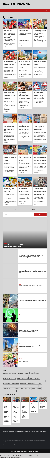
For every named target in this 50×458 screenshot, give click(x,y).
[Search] (46, 10)
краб (30, 388)
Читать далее (21, 45)
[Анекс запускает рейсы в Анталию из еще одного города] (40, 55)
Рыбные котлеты (6, 383)
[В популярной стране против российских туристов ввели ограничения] (10, 182)
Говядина (37, 373)
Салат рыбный (23, 383)
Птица (31, 378)
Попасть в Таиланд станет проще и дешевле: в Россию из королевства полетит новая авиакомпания (25, 33)
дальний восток (6, 388)
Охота (18, 378)
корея (26, 388)
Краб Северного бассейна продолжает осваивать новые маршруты (34, 407)
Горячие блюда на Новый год (9, 375)
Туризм (5, 27)
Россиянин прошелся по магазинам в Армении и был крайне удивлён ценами (40, 32)
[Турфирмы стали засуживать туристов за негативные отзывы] (25, 86)
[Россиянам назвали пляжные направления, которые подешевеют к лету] (25, 182)
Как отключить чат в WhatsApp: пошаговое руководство (31, 316)
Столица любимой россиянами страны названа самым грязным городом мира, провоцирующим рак (40, 191)
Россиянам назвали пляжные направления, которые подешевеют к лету (24, 190)
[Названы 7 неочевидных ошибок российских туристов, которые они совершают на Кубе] (10, 345)
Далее (33, 209)
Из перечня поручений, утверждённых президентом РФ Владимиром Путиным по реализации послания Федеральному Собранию (31, 256)
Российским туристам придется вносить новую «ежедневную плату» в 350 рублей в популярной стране (40, 158)
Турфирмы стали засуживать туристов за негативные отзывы (24, 94)
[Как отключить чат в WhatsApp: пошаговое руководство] (10, 315)
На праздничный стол (7, 378)
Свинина (40, 383)
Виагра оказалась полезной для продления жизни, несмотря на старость (10, 158)
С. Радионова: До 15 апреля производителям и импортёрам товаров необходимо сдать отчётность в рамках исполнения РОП (32, 271)
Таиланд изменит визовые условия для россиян (24, 126)
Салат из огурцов (15, 383)
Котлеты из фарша (41, 375)
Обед (15, 378)
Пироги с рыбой (25, 378)
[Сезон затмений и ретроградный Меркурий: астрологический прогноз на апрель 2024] (10, 330)
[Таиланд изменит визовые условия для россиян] (25, 118)
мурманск (39, 388)
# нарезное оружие (7, 373)
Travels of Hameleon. (16, 4)
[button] (4, 10)
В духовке (26, 373)
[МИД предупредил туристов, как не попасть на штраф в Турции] (40, 86)
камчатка (17, 388)
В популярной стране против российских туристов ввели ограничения (9, 190)
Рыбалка (32, 400)
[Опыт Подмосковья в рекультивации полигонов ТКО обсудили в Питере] (10, 286)
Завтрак (25, 375)
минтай (33, 388)
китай (22, 388)
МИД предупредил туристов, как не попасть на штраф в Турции (40, 94)
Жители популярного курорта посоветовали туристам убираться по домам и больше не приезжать (39, 127)
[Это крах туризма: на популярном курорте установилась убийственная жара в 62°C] (10, 118)
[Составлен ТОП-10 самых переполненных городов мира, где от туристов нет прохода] (10, 301)
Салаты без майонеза (32, 383)
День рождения (20, 375)
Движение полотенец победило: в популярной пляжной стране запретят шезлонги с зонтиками (10, 63)
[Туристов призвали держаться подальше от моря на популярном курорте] (25, 150)
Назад (16, 209)
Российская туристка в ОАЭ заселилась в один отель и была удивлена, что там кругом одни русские (24, 64)
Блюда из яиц (20, 373)
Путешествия (36, 378)
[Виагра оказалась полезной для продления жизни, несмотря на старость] (10, 150)
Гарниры (32, 373)
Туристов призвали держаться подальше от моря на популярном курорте (25, 158)
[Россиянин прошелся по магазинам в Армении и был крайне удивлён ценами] (40, 24)
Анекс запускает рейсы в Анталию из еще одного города (40, 63)
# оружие (14, 373)
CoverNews (30, 451)
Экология (5, 243)
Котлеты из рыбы (32, 375)
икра (12, 388)
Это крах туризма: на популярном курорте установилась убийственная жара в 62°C (9, 127)
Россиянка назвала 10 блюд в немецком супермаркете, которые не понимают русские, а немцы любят (9, 95)
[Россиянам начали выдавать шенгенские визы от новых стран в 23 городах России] (10, 360)
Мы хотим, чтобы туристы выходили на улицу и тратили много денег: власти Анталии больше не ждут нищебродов (9, 34)
